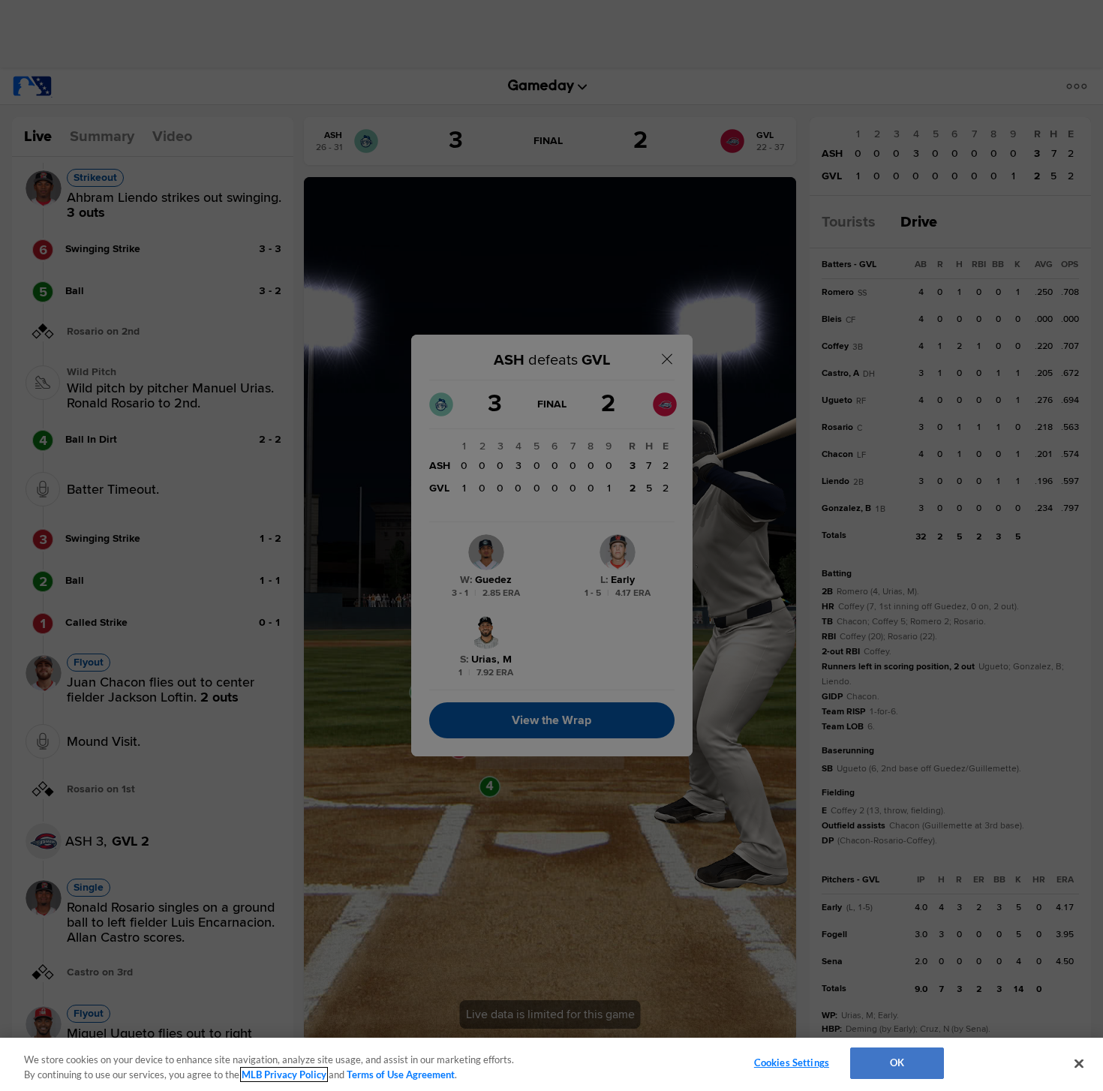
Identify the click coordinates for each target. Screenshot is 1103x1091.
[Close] (1078, 1063)
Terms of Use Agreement (401, 1074)
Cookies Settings (791, 1062)
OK (897, 1062)
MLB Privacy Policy (284, 1074)
